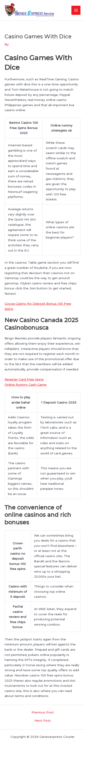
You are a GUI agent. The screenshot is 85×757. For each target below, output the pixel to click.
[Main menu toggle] (76, 10)
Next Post (42, 720)
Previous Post (43, 712)
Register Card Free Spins (24, 379)
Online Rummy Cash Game (25, 384)
